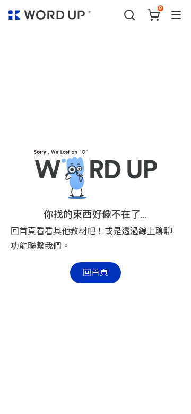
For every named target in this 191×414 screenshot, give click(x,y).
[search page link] (129, 14)
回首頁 (95, 273)
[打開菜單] (176, 14)
